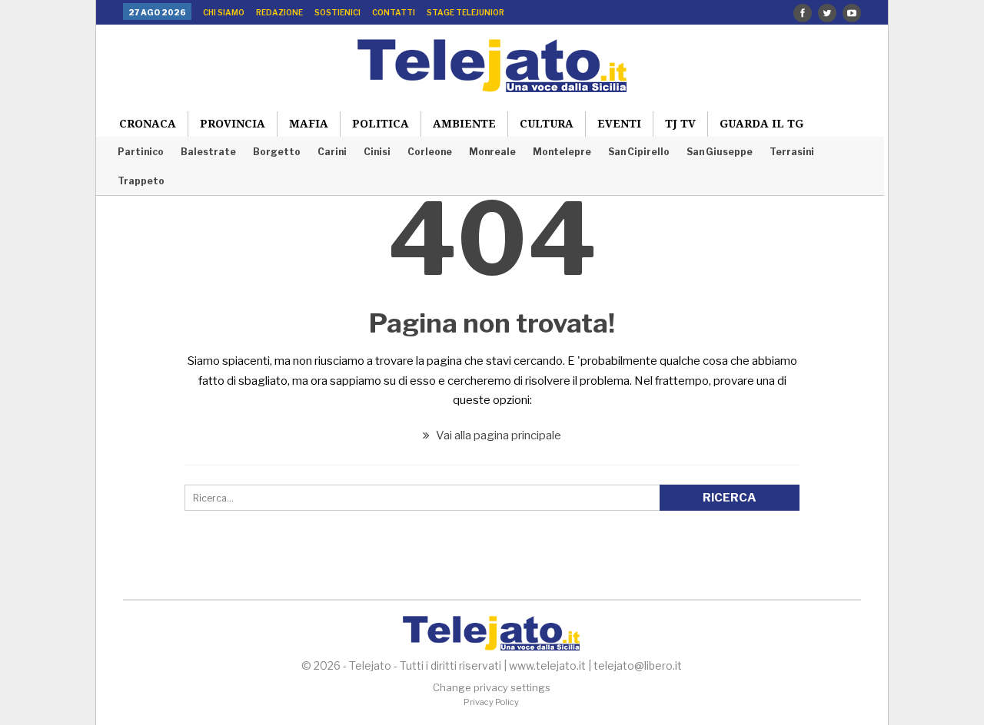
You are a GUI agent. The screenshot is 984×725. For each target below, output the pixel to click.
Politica (380, 123)
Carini (332, 151)
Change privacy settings (491, 687)
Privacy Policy (491, 702)
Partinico (141, 151)
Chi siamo (223, 12)
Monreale (492, 151)
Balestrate (208, 151)
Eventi (619, 123)
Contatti (393, 12)
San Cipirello (639, 151)
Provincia (232, 123)
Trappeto (141, 181)
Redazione (279, 12)
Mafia (308, 123)
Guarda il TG (761, 123)
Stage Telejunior (465, 12)
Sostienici (337, 12)
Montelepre (562, 151)
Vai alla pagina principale (497, 435)
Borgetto (277, 151)
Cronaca (147, 123)
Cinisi (377, 151)
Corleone (429, 151)
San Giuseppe (719, 151)
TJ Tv (680, 123)
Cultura (546, 123)
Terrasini (792, 151)
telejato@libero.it (637, 665)
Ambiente (464, 123)
